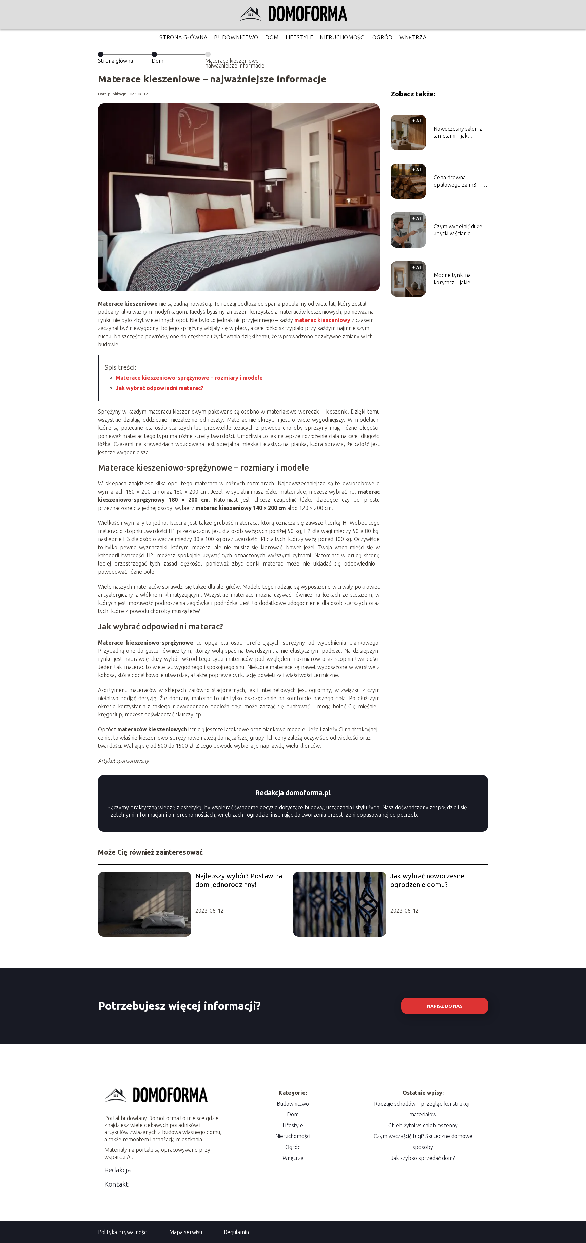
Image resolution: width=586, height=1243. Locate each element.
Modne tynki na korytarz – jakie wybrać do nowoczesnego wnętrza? (452, 279)
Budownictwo (236, 37)
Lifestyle (299, 37)
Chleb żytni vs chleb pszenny (423, 1125)
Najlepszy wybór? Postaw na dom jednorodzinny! (238, 880)
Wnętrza (413, 37)
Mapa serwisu (185, 1232)
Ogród (382, 37)
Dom (272, 37)
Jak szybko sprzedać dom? (423, 1158)
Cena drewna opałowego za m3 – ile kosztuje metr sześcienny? (460, 181)
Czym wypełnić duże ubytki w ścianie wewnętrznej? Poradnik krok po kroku (458, 230)
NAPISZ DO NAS (445, 1006)
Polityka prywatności (123, 1232)
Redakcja (117, 1170)
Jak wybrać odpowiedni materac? (159, 388)
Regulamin (236, 1232)
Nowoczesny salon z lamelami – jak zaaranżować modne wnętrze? (458, 132)
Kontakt (116, 1184)
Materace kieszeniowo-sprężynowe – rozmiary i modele (189, 378)
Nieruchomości (343, 37)
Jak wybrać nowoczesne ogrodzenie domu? (427, 880)
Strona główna (183, 37)
